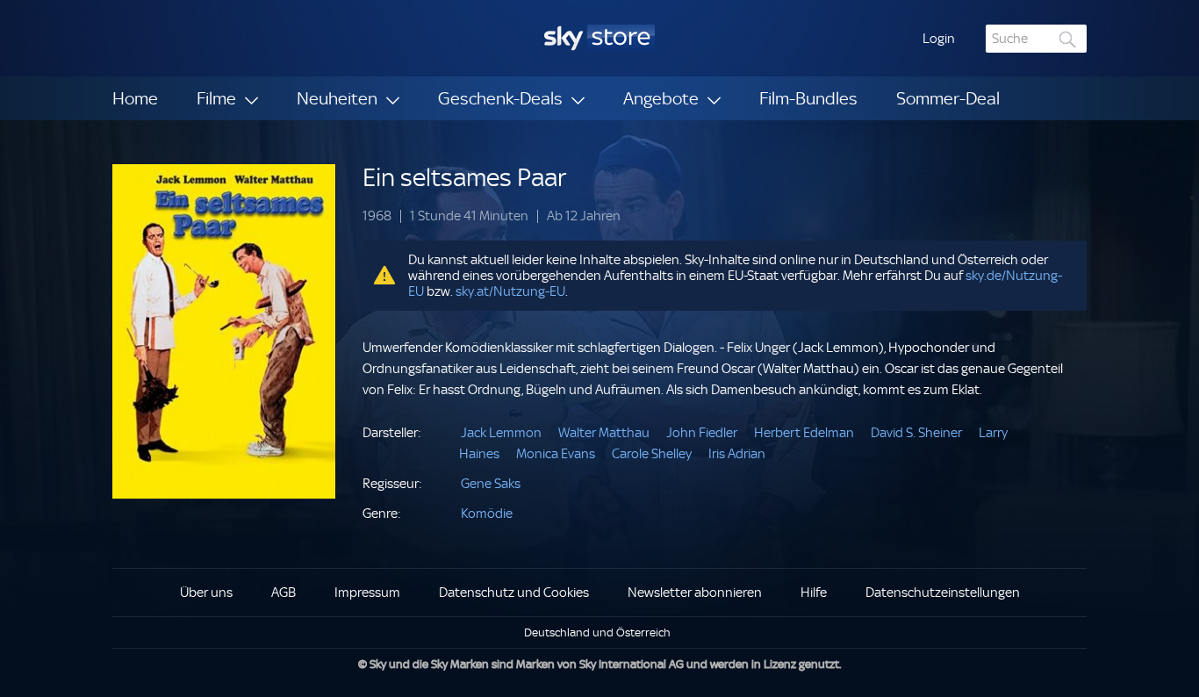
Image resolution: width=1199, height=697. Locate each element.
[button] (938, 39)
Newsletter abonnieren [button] (695, 592)
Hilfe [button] (814, 592)
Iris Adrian (736, 454)
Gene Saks (491, 484)
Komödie (487, 513)
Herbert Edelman (804, 433)
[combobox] (1036, 39)
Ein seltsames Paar (464, 177)
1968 (377, 216)
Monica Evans (555, 454)
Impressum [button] (367, 592)
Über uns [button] (206, 592)
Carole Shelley (652, 454)
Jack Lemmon (501, 433)
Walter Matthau (604, 433)
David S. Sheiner (916, 433)
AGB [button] (283, 592)
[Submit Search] (1068, 39)
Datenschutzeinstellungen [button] (942, 592)
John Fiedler (701, 433)
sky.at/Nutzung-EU (510, 291)
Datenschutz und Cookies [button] (514, 592)
